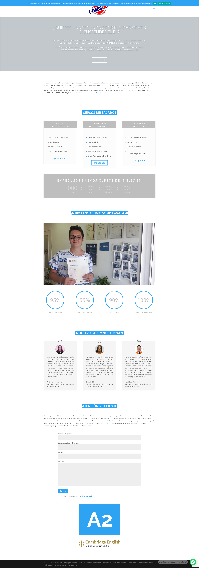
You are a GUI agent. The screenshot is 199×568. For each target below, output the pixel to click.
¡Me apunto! (60, 158)
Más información (164, 3)
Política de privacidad (77, 563)
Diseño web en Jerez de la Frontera (140, 563)
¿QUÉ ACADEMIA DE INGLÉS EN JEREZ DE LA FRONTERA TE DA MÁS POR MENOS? (99, 28)
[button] (193, 562)
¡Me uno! (99, 61)
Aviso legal (63, 563)
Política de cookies (94, 563)
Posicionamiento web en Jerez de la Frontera (60, 565)
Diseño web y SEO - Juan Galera (114, 563)
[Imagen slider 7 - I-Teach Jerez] (99, 285)
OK (155, 3)
